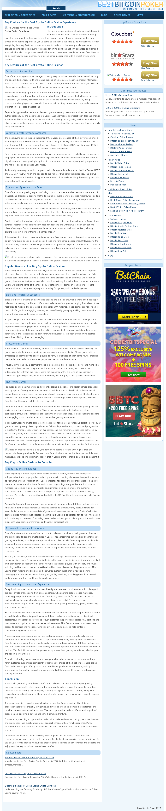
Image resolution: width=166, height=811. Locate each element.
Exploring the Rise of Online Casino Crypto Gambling (30, 785)
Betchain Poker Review (121, 144)
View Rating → (147, 46)
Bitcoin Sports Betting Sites (124, 226)
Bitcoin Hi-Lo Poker (119, 177)
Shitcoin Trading (118, 219)
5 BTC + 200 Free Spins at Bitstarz (123, 107)
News (110, 255)
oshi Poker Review (119, 155)
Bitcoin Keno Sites (119, 251)
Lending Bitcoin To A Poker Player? (127, 210)
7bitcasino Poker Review (122, 133)
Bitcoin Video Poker (120, 163)
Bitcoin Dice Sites (118, 233)
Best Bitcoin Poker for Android (125, 200)
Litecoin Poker (117, 181)
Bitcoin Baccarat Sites (120, 247)
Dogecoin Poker (118, 184)
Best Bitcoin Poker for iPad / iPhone (127, 203)
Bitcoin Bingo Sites (119, 236)
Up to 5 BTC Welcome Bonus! (120, 95)
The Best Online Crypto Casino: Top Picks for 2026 (29, 757)
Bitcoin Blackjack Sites (121, 222)
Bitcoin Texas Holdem (120, 166)
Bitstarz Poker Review (121, 147)
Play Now (150, 40)
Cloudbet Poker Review (121, 137)
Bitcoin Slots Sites (119, 240)
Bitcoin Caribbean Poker (122, 170)
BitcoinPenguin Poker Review (124, 140)
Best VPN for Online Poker (123, 207)
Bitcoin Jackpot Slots (120, 243)
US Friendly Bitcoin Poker (120, 189)
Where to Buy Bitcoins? (121, 196)
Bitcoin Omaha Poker (120, 174)
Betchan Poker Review (121, 151)
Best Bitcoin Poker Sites (120, 130)
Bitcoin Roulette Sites (121, 229)
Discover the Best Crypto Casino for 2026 (25, 773)
